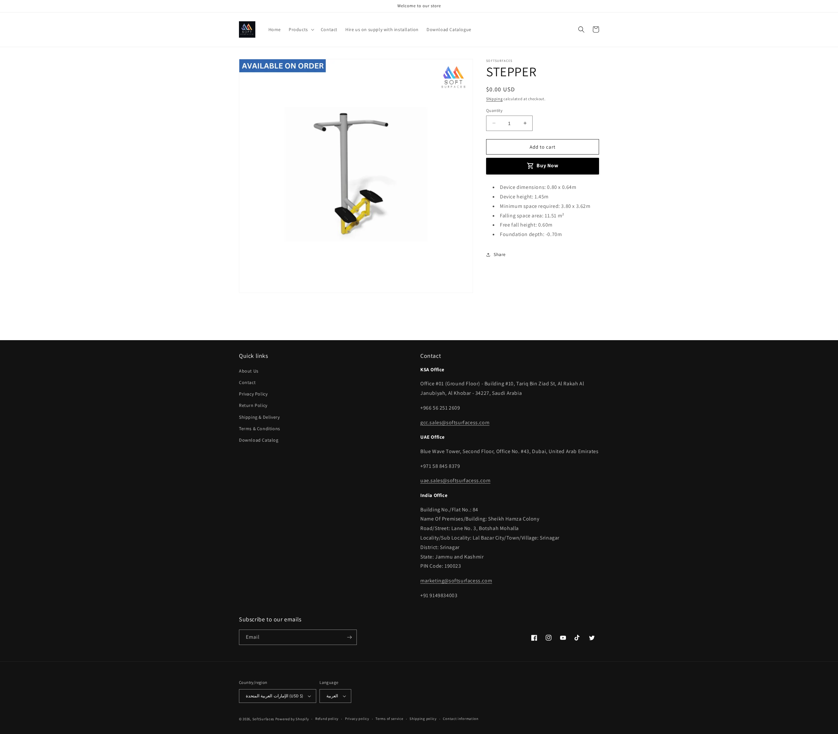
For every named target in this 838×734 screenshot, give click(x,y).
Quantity (494, 110)
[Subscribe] (349, 637)
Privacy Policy (253, 394)
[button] (301, 29)
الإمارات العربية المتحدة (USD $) (274, 696)
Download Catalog (259, 440)
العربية (332, 696)
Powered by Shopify (292, 719)
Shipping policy (423, 718)
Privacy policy (357, 718)
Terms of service (389, 718)
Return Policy (253, 405)
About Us (249, 371)
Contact (247, 382)
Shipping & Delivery (259, 417)
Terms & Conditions (259, 428)
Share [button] (500, 254)
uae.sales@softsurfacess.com (455, 480)
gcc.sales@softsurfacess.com (454, 422)
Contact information (460, 718)
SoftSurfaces (263, 719)
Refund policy (326, 718)
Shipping (494, 98)
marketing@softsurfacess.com (456, 580)
